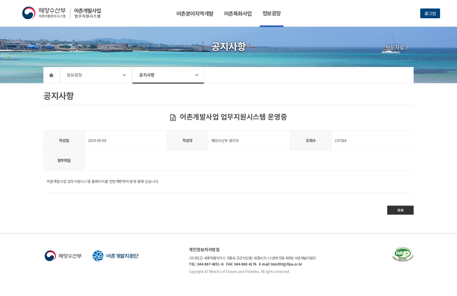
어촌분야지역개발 (194, 13)
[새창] (403, 260)
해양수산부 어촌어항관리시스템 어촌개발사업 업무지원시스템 (65, 13)
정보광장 (271, 13)
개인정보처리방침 (204, 249)
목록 (400, 210)
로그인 (430, 13)
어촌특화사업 (238, 13)
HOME (51, 75)
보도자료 (395, 47)
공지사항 (146, 75)
